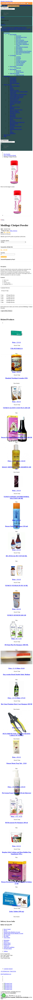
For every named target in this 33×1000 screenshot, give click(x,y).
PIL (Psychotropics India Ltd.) (17, 122)
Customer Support (8, 968)
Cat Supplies (13, 55)
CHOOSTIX (13, 93)
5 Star (2, 295)
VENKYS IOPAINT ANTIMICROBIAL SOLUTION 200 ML (16, 497)
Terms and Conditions (9, 947)
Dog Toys (18, 38)
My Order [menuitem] (6, 13)
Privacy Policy (7, 943)
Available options (5, 240)
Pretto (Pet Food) (14, 123)
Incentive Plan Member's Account (12, 932)
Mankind (12, 108)
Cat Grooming (19, 65)
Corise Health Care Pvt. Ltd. (17, 95)
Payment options (8, 948)
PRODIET (12, 125)
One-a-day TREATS (15, 112)
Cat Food (18, 56)
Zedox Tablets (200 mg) (16, 911)
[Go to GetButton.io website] (3, 998)
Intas (11, 105)
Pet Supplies (7, 33)
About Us (6, 941)
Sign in (5, 930)
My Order (6, 936)
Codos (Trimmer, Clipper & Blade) (18, 94)
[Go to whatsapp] (4, 995)
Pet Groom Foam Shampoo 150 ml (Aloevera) (16, 793)
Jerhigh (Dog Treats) (15, 107)
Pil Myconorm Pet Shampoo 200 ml (16, 822)
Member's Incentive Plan (7, 1)
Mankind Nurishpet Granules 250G (16, 378)
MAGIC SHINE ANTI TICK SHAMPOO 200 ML (16, 468)
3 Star (2, 298)
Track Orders (7, 937)
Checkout (3, 24)
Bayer (11, 87)
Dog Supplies (13, 34)
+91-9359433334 (5, 971)
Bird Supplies (13, 69)
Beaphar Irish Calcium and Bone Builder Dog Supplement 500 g (16, 853)
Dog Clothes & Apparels (22, 47)
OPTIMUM (13, 114)
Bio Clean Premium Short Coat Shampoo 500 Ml (16, 704)
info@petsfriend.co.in (6, 974)
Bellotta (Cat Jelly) (14, 90)
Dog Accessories (20, 40)
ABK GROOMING (15, 86)
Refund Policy (7, 944)
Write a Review (13, 230)
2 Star (2, 300)
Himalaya (12, 104)
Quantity (3, 252)
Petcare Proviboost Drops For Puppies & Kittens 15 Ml (16, 882)
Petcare (11, 119)
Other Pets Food (20, 75)
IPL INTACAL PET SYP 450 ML (16, 556)
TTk (11, 130)
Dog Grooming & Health (22, 41)
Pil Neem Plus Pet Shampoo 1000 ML (16, 645)
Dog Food (18, 35)
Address (6, 951)
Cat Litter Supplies (20, 62)
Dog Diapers (19, 48)
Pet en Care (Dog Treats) (16, 118)
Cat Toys (18, 59)
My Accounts (7, 934)
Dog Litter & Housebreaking (23, 52)
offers (5, 136)
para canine (12, 115)
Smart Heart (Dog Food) (16, 129)
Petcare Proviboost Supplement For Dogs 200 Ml (16, 437)
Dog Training (19, 49)
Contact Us (6, 945)
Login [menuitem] (5, 14)
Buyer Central (7, 929)
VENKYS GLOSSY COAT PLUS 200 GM (16, 408)
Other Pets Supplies (14, 73)
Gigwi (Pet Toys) (14, 100)
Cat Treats (18, 58)
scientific (12, 128)
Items (2, 17)
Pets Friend (12, 121)
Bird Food (18, 70)
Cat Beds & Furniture (21, 61)
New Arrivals (7, 135)
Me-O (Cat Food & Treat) (16, 109)
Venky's (12, 132)
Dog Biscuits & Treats (21, 37)
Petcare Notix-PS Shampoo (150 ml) (16, 526)
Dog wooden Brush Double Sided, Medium (16, 674)
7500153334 (12, 971)
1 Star (2, 302)
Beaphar (12, 88)
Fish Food (18, 68)
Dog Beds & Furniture (21, 42)
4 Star (2, 297)
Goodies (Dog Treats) (15, 102)
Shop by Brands (8, 84)
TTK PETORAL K (16, 348)
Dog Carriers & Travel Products (23, 51)
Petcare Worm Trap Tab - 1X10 (16, 763)
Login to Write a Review (6, 310)
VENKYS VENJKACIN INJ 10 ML (16, 585)
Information (6, 940)
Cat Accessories (20, 63)
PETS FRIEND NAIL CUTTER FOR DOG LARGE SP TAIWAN (16, 734)
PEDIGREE (13, 116)
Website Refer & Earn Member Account (13, 933)
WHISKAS (13, 133)
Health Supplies (20, 72)
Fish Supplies (13, 66)
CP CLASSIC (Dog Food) (16, 97)
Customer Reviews (5, 287)
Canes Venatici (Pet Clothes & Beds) (19, 91)
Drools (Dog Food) (14, 98)
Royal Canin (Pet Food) (15, 126)
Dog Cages (18, 54)
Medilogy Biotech (14, 111)
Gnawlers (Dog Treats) (15, 101)
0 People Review (10, 295)
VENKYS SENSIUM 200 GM (16, 615)
